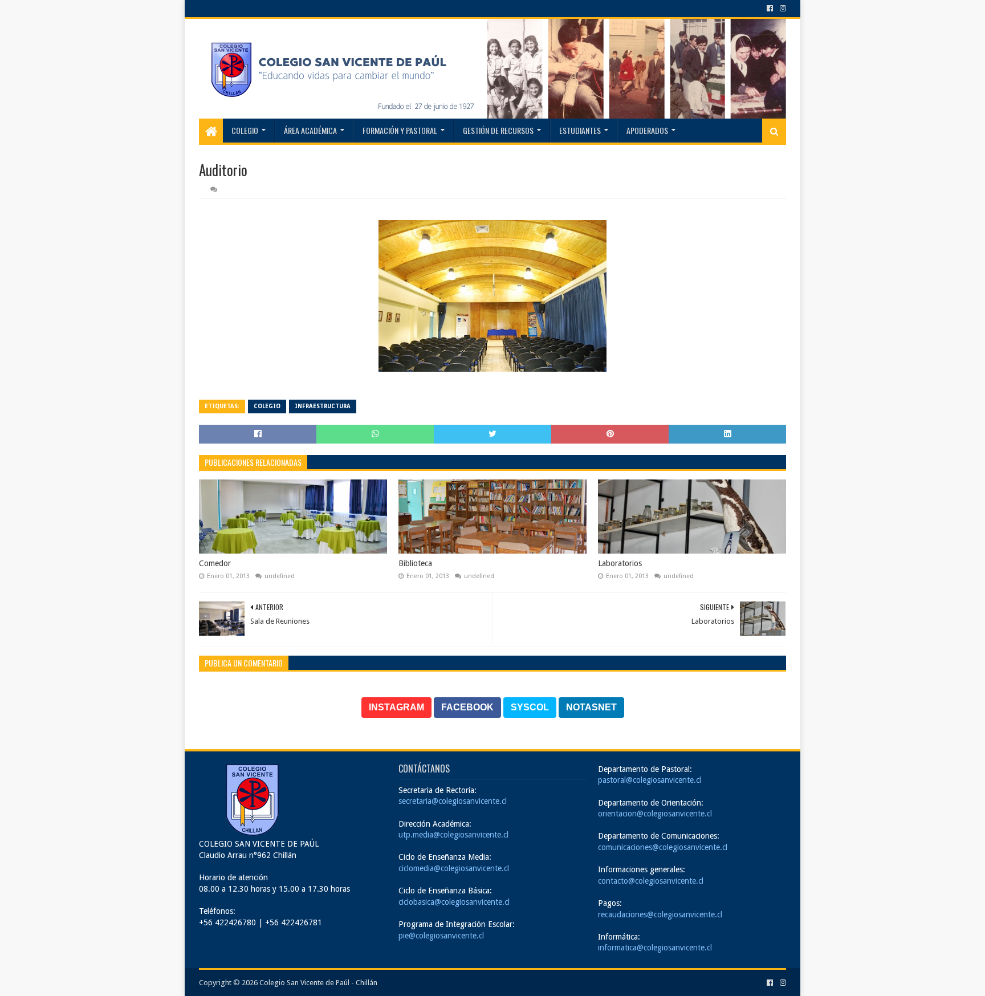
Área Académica (310, 130)
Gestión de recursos (498, 130)
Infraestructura (323, 406)
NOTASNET (591, 707)
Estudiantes (580, 130)
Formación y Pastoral (400, 130)
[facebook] (769, 8)
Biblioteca (415, 563)
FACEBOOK (467, 707)
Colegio (244, 130)
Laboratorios (620, 563)
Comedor (215, 563)
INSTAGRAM (396, 707)
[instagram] (782, 8)
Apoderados (647, 130)
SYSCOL (530, 707)
